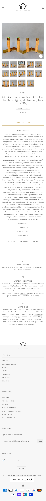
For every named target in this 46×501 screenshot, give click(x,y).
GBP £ (21, 468)
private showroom (12, 309)
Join (40, 441)
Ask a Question (23, 130)
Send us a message (12, 460)
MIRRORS (5, 367)
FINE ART (5, 361)
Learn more (27, 270)
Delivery (5, 404)
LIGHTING (5, 371)
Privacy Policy (7, 414)
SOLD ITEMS (6, 381)
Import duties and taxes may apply (25, 296)
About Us (5, 397)
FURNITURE (6, 374)
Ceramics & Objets (23, 108)
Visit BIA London (8, 401)
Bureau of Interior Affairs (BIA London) (21, 475)
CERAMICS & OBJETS (9, 364)
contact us (24, 293)
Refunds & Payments (10, 407)
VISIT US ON (17, 479)
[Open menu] (5, 7)
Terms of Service (8, 418)
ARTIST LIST (6, 377)
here (30, 291)
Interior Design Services (11, 411)
